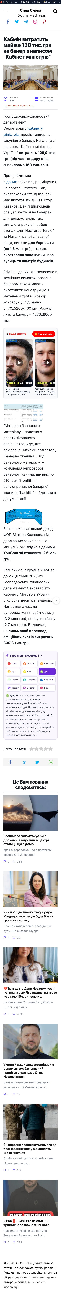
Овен (12, 663)
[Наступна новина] (56, 600)
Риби (44, 687)
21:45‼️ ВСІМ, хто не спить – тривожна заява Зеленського (26, 1223)
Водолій (29, 687)
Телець (28, 663)
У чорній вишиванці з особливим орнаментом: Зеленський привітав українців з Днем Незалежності (28, 1071)
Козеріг (13, 687)
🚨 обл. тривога (8, 2)
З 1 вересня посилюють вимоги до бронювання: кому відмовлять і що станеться (30, 1149)
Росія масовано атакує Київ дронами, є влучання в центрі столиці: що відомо (26, 840)
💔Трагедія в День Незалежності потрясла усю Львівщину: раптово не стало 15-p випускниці (30, 992)
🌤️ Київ (49, 2)
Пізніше (50, 1294)
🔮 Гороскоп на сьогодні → (24, 655)
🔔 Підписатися (44, 334)
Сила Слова (30, 10)
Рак (11, 671)
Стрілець (46, 679)
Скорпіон (29, 679)
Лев (27, 671)
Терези (12, 679)
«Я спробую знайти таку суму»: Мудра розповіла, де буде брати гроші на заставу (28, 916)
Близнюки (47, 663)
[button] (19, 367)
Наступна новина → (19, 105)
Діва (44, 671)
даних (12, 182)
